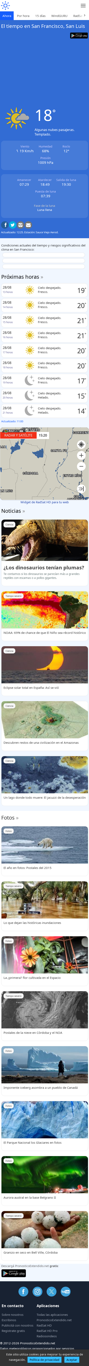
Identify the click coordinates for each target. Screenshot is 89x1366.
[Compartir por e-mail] (28, 225)
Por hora (23, 16)
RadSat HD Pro (47, 1331)
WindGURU (59, 16)
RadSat (78, 16)
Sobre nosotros (12, 1314)
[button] (81, 455)
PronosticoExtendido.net (54, 1320)
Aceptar (71, 1360)
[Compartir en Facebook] (4, 225)
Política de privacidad (44, 1360)
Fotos (7, 817)
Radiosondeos (47, 1336)
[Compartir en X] (12, 225)
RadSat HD (44, 1325)
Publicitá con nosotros (17, 1325)
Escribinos (9, 1320)
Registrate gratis (13, 1331)
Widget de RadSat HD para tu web (44, 502)
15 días (40, 16)
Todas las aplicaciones (52, 1314)
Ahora (6, 16)
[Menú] (83, 5)
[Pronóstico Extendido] (5, 5)
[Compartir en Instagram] (20, 225)
